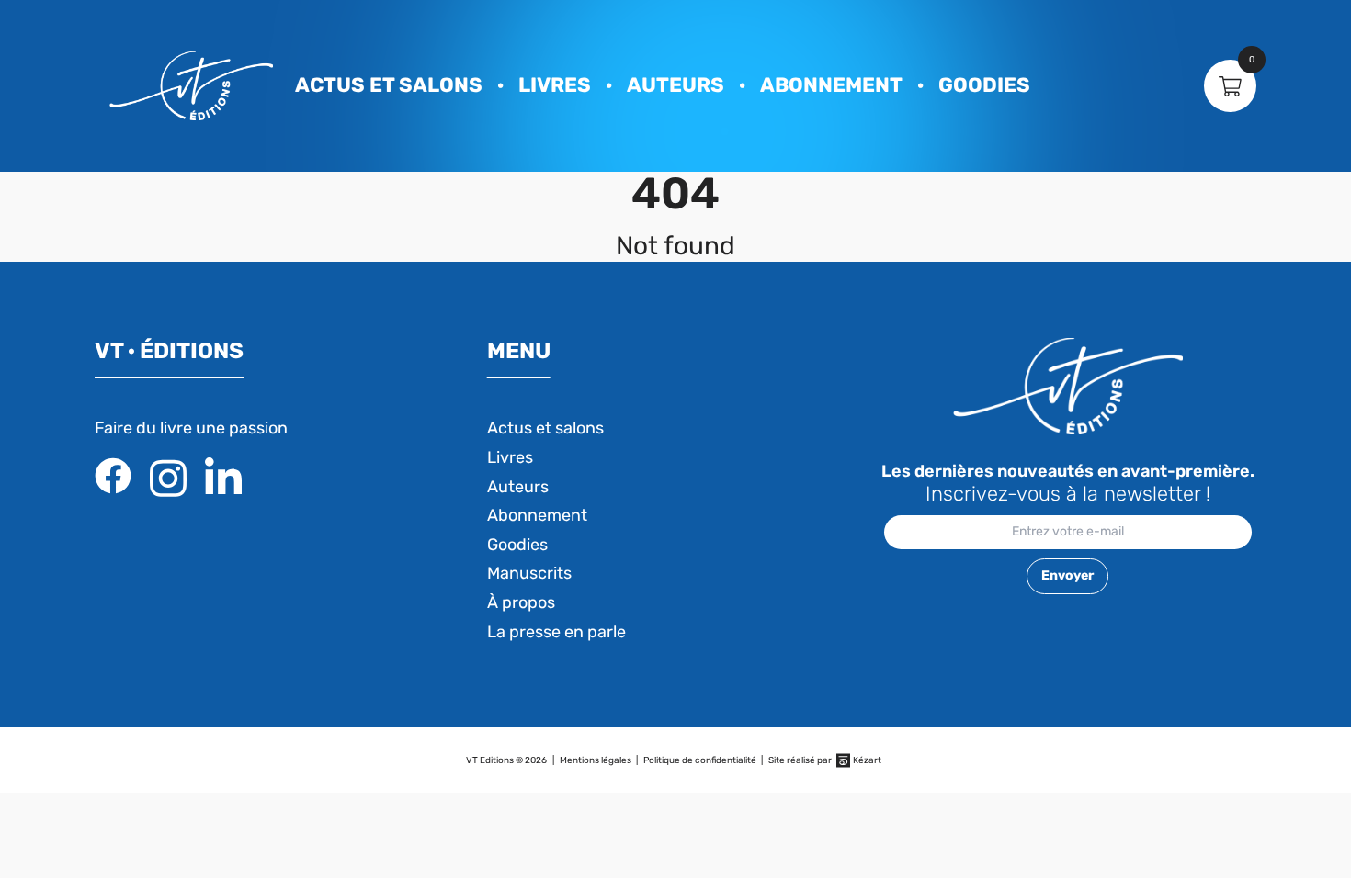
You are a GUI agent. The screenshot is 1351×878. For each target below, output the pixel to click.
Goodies (984, 85)
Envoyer (1067, 575)
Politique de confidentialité (699, 760)
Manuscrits (529, 573)
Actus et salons (388, 85)
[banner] (191, 86)
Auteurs (675, 85)
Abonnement (831, 85)
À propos (521, 602)
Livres (554, 85)
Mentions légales (595, 760)
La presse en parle (556, 632)
